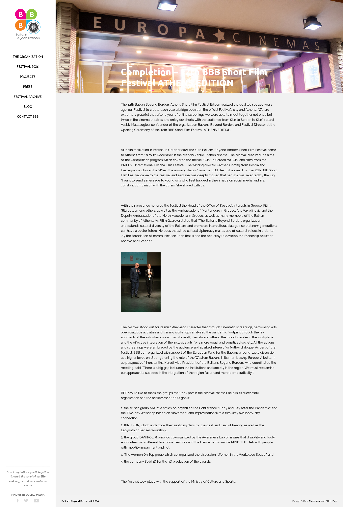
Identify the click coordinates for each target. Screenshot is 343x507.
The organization (28, 56)
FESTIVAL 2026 (28, 66)
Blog (28, 106)
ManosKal (314, 501)
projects (28, 76)
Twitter (26, 501)
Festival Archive (28, 96)
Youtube (36, 501)
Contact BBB (28, 116)
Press (27, 86)
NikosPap (331, 501)
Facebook (18, 501)
